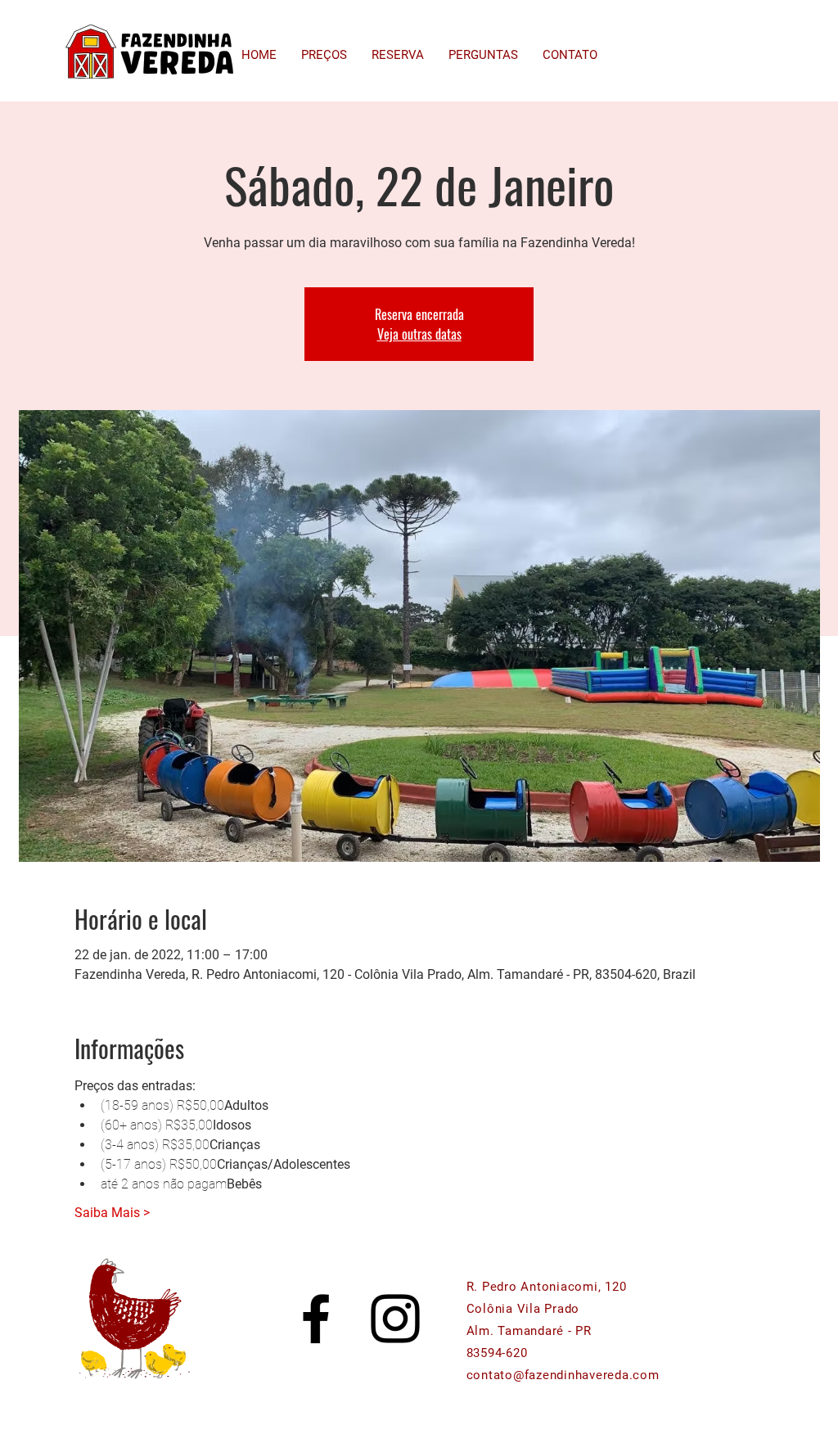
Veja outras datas (419, 334)
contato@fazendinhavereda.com (563, 1375)
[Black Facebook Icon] (316, 1318)
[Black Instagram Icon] (395, 1318)
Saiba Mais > (112, 1212)
